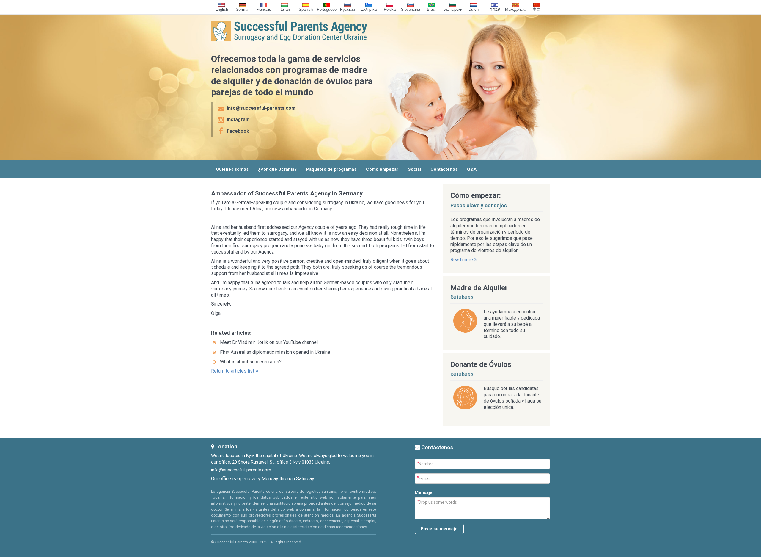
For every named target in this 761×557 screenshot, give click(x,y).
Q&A (472, 169)
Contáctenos (443, 169)
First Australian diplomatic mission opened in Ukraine (275, 352)
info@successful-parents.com (241, 469)
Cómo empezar (382, 169)
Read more (461, 259)
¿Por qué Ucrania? (277, 169)
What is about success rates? (251, 361)
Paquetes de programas (331, 169)
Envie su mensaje (439, 528)
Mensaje (424, 492)
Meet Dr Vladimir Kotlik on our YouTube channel (269, 342)
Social (414, 169)
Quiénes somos (232, 169)
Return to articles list (232, 371)
